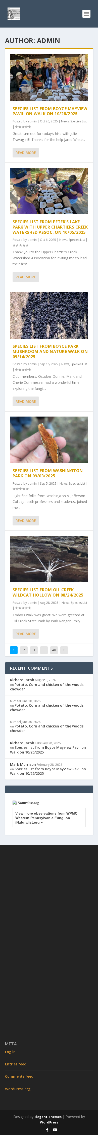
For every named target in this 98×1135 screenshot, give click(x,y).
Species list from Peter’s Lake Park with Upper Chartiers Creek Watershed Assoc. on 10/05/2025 (50, 227)
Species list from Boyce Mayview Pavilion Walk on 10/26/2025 (50, 111)
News (65, 121)
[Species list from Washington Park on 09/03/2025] (49, 440)
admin (32, 121)
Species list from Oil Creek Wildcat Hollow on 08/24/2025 (48, 592)
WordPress (49, 1122)
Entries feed (15, 1064)
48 (54, 650)
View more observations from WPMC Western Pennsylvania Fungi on (46, 817)
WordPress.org (17, 1088)
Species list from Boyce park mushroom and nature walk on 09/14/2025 (50, 351)
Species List (78, 121)
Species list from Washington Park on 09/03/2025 (48, 473)
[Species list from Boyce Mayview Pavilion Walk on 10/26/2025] (49, 77)
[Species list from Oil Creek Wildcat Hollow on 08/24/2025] (49, 559)
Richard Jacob (22, 679)
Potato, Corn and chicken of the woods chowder (46, 686)
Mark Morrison (23, 764)
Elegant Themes (48, 1116)
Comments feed (19, 1076)
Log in (10, 1051)
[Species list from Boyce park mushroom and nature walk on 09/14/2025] (49, 315)
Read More (26, 152)
